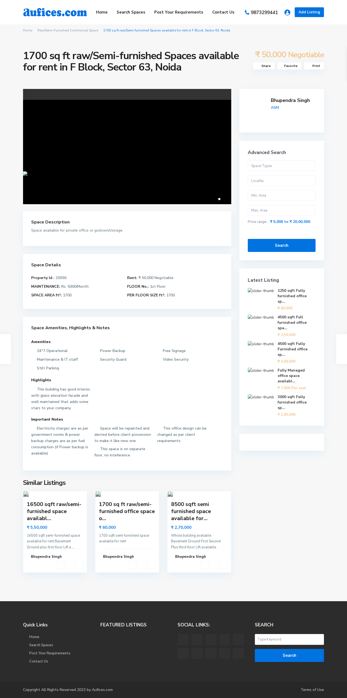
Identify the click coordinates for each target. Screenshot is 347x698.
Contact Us (223, 12)
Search (281, 245)
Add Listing (309, 12)
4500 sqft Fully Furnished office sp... (292, 349)
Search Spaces (131, 12)
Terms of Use (312, 689)
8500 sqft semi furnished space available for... (191, 511)
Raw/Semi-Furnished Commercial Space (67, 30)
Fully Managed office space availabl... (291, 376)
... (73, 547)
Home (102, 12)
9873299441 (264, 12)
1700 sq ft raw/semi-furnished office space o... (127, 511)
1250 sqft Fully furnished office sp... (292, 296)
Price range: (257, 222)
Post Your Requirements (178, 12)
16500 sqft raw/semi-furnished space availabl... (54, 511)
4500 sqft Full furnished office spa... (292, 323)
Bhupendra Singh (290, 100)
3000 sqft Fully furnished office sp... (292, 402)
